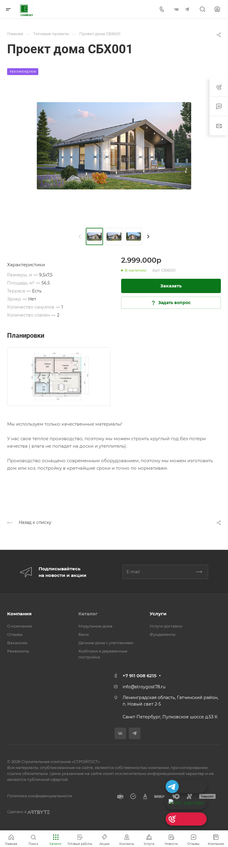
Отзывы (15, 634)
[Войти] (217, 9)
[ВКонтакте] (176, 9)
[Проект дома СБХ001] (114, 145)
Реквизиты (18, 651)
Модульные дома (95, 626)
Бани (83, 634)
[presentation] (80, 236)
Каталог (88, 613)
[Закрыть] (122, 780)
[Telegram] (187, 9)
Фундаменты (162, 634)
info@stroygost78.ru (144, 686)
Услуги (158, 613)
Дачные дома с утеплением (105, 642)
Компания (19, 613)
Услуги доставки (166, 626)
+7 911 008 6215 (139, 675)
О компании (19, 626)
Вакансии (17, 642)
